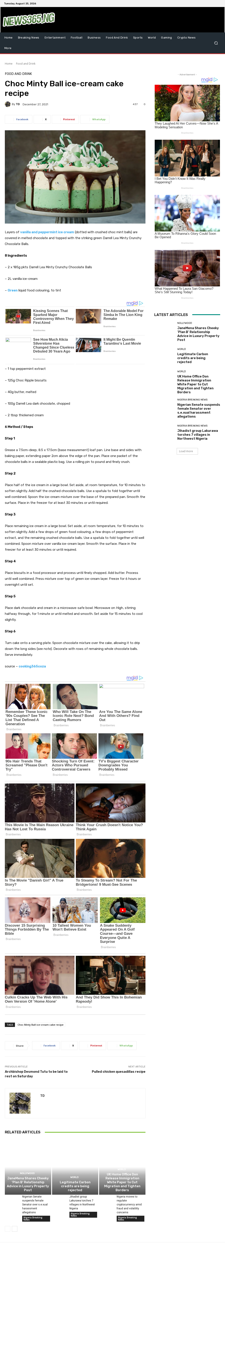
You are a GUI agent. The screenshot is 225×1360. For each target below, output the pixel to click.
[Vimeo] (213, 3)
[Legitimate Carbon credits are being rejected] (75, 1167)
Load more (186, 451)
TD (18, 104)
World (74, 1177)
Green (13, 290)
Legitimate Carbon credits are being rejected (75, 1186)
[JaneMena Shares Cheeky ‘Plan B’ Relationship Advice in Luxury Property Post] (28, 1167)
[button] (216, 43)
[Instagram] (202, 3)
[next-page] (14, 1229)
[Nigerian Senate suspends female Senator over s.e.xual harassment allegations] (12, 1199)
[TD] (8, 104)
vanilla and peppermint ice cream (47, 232)
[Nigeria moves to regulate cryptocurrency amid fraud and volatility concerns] (106, 1199)
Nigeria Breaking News (33, 1218)
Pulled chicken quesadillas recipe (118, 1072)
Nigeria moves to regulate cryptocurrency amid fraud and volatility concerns (129, 1204)
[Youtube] (218, 3)
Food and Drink (25, 63)
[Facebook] (197, 3)
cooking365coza (32, 666)
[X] (207, 3)
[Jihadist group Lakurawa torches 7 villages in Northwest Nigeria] (59, 1199)
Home (9, 63)
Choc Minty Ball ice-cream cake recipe (41, 1024)
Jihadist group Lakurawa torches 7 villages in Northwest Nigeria (197, 435)
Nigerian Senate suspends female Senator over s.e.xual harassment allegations (35, 1204)
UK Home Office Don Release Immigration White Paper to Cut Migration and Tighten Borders (122, 1182)
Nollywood (27, 1173)
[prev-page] (7, 1229)
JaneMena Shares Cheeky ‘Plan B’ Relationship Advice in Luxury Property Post (28, 1184)
